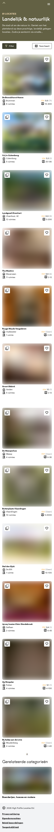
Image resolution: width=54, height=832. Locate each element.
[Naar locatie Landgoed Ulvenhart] (27, 190)
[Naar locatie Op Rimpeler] (27, 659)
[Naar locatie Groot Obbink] (27, 363)
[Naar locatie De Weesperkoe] (27, 428)
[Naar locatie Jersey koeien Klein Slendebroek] (27, 601)
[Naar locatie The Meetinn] (27, 248)
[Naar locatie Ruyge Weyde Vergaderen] (27, 306)
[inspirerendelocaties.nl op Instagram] (34, 826)
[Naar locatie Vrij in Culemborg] (27, 132)
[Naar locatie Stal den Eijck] (27, 543)
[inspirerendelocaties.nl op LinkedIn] (49, 826)
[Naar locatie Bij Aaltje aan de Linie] (27, 717)
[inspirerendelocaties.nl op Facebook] (41, 826)
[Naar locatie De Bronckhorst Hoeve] (27, 74)
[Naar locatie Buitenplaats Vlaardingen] (27, 485)
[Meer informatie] (7, 59)
